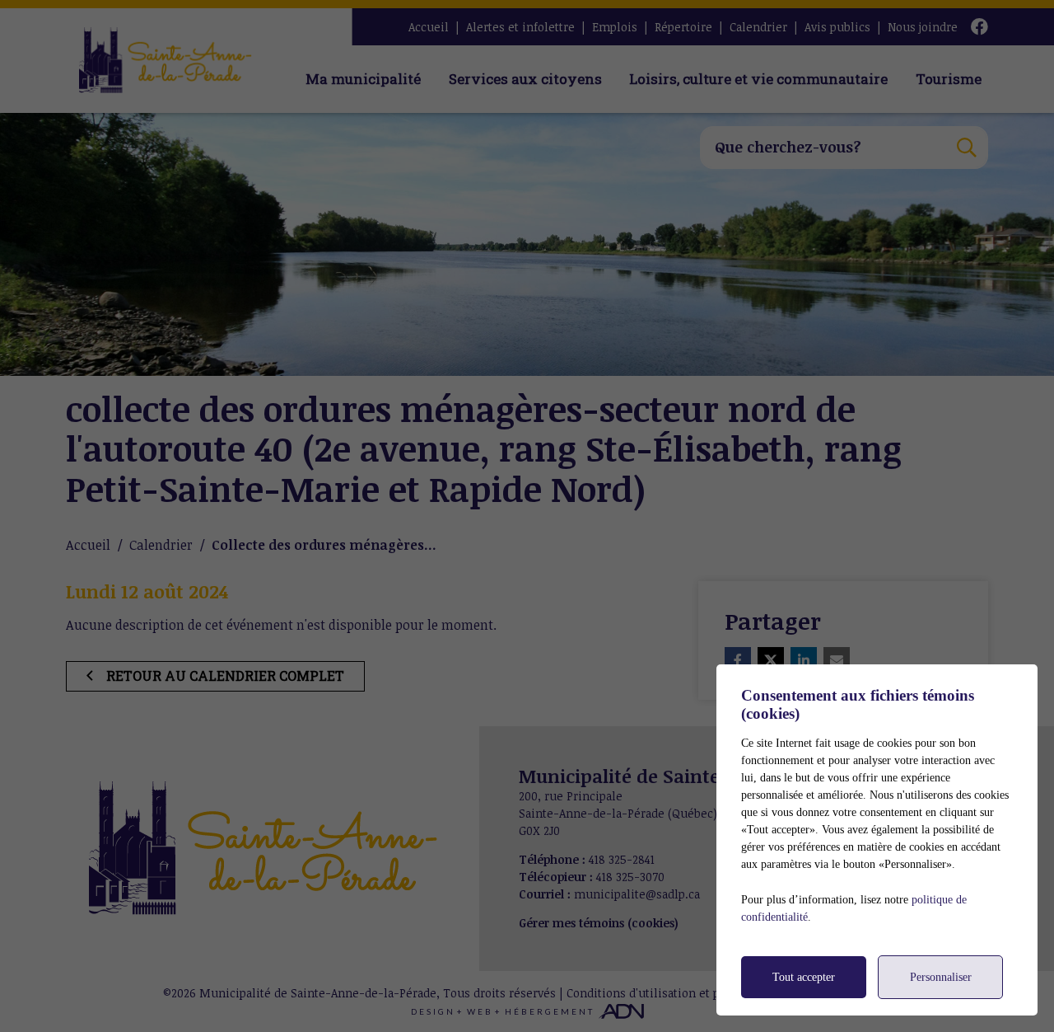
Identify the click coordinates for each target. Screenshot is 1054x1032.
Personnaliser (941, 977)
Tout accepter (803, 977)
